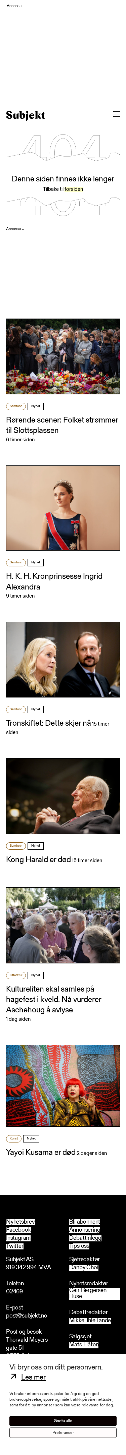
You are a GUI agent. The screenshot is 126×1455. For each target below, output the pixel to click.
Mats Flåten (84, 1345)
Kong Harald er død (38, 860)
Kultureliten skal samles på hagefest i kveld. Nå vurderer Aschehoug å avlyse (53, 1000)
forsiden (74, 189)
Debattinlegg (85, 1238)
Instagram (18, 1238)
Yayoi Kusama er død (41, 1153)
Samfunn (16, 406)
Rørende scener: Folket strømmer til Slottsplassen (62, 425)
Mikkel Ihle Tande (90, 1321)
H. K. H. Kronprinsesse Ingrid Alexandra (54, 582)
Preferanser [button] (63, 1433)
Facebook (18, 1230)
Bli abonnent (84, 1222)
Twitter (15, 1246)
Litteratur (16, 975)
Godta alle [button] (63, 1421)
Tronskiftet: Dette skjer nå (48, 724)
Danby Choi (83, 1268)
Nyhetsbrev (20, 1222)
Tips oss (79, 1246)
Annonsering (84, 1230)
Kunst (14, 1138)
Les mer (33, 1378)
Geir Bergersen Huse (88, 1294)
